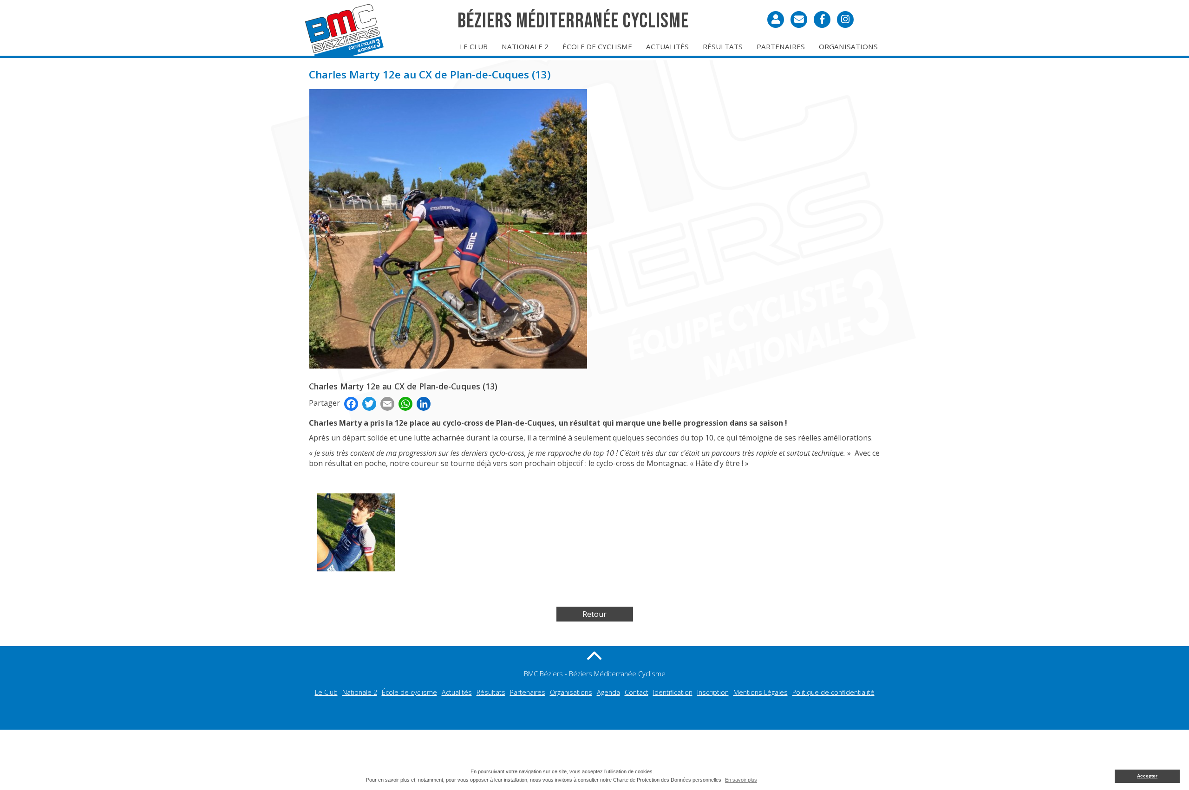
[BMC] (346, 30)
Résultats (723, 46)
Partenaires (781, 46)
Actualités (667, 46)
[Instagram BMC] (845, 19)
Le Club (474, 46)
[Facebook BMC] (822, 19)
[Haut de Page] (594, 655)
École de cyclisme (597, 46)
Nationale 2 (525, 46)
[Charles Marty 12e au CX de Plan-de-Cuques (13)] (448, 231)
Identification (672, 692)
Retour (594, 614)
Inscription (713, 692)
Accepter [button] (1147, 775)
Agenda (608, 692)
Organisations (848, 46)
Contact (636, 692)
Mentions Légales (760, 692)
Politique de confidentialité (833, 692)
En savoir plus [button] (741, 780)
